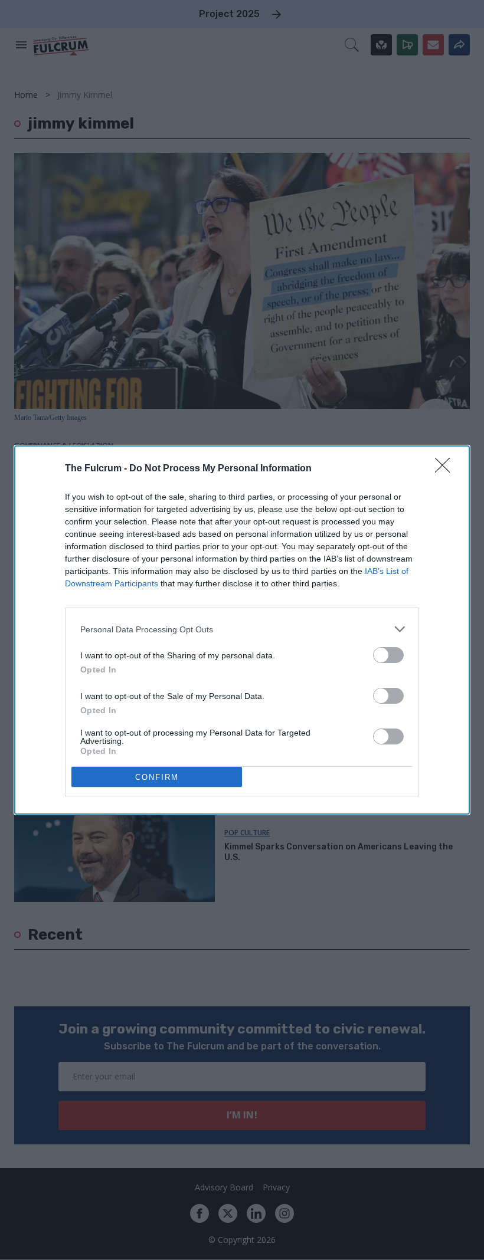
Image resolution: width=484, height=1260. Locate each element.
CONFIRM (157, 777)
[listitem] (242, 629)
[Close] (446, 469)
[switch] (388, 655)
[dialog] (242, 630)
